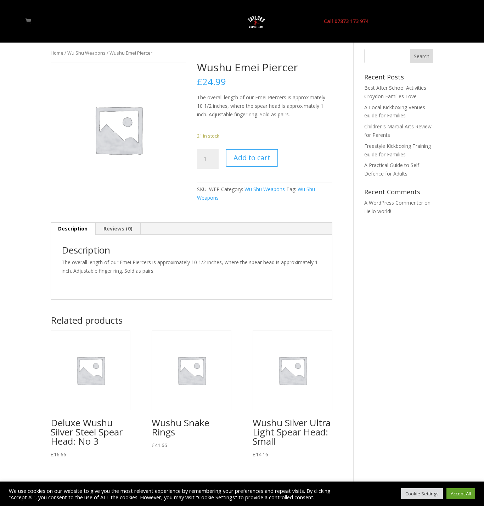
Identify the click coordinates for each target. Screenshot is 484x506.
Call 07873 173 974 (346, 21)
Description (73, 228)
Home (139, 21)
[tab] (73, 229)
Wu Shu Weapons (86, 53)
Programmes (203, 21)
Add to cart (251, 157)
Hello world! (377, 211)
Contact (304, 21)
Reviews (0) (118, 228)
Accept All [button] (461, 493)
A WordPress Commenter (393, 202)
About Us (167, 21)
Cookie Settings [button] (422, 493)
